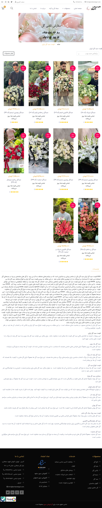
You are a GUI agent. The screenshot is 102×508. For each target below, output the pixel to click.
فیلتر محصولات (8, 53)
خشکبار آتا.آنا (43, 486)
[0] (2, 8)
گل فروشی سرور (48, 504)
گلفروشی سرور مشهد (40, 473)
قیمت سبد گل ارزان (90, 276)
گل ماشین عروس (93, 488)
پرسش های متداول (67, 470)
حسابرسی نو (43, 482)
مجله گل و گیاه (54, 8)
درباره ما (42, 8)
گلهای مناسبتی (93, 483)
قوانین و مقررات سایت (66, 483)
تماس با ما (33, 8)
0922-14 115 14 (51, 37)
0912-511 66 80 (51, 33)
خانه (58, 44)
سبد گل (95, 479)
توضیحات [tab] (96, 269)
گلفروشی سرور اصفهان (40, 478)
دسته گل (95, 475)
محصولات (67, 8)
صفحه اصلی (78, 8)
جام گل (96, 466)
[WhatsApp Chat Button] (10, 501)
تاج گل (96, 462)
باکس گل (95, 470)
